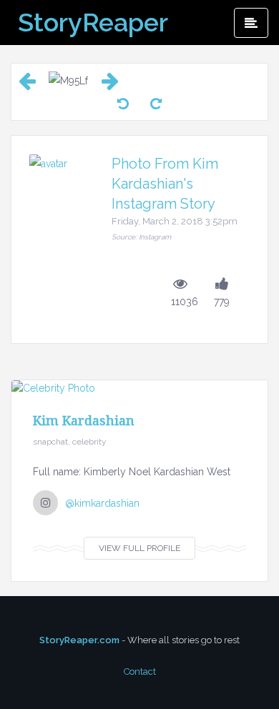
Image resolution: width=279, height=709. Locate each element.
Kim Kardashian (83, 420)
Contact (140, 671)
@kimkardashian (102, 503)
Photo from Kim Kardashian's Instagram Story (165, 183)
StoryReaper (93, 22)
